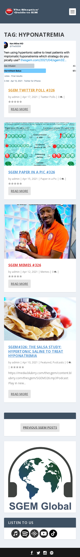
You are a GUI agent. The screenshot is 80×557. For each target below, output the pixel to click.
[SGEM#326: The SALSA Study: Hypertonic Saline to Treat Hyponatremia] (40, 318)
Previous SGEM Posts (40, 427)
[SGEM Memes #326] (40, 232)
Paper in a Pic (49, 179)
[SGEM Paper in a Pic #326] (40, 144)
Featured (46, 362)
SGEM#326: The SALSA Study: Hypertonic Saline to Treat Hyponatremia (35, 351)
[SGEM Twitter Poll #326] (40, 62)
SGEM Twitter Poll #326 (31, 90)
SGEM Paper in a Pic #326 (31, 172)
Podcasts (58, 362)
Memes (45, 272)
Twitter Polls (48, 97)
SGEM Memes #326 (24, 265)
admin (16, 97)
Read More (19, 109)
